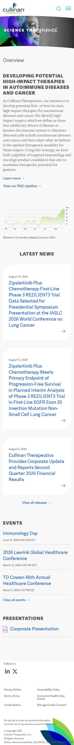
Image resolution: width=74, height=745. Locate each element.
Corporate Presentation (34, 629)
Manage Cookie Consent (51, 705)
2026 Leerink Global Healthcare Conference (35, 555)
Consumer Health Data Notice (51, 697)
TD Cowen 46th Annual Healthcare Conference (27, 580)
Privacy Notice (12, 689)
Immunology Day (20, 533)
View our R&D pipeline (20, 186)
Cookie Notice (12, 705)
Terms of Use (12, 695)
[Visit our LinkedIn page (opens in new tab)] (7, 671)
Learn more (12, 178)
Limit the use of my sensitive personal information (30, 724)
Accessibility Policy (48, 689)
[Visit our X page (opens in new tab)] (14, 671)
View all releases (34, 503)
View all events (14, 600)
